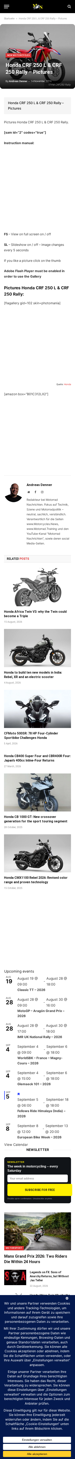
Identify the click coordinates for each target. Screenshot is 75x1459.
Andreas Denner (18, 81)
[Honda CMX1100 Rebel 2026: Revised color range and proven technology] (37, 853)
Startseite (9, 18)
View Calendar (16, 1145)
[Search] (69, 6)
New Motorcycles (18, 55)
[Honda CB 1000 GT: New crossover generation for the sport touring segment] (37, 792)
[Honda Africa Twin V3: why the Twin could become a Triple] (37, 587)
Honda (67, 384)
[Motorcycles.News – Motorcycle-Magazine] (37, 6)
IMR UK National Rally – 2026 (39, 1037)
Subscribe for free (40, 1190)
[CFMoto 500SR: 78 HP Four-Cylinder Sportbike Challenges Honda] (37, 709)
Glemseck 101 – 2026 (34, 1084)
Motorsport (14, 1248)
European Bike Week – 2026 (39, 1137)
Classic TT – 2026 (31, 990)
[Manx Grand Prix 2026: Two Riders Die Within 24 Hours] (37, 1231)
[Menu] (6, 6)
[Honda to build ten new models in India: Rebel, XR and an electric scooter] (37, 648)
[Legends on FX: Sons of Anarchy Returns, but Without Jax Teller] (15, 1277)
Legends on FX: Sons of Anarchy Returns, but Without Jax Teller (49, 1276)
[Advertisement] (37, 189)
